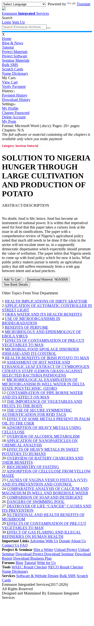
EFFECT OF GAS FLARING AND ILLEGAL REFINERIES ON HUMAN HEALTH (41, 534)
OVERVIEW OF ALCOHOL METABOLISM (43, 436)
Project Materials (14, 52)
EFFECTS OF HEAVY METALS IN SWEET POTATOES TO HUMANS (40, 451)
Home (6, 39)
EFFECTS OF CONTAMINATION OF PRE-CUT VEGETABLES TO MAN (43, 342)
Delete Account (14, 117)
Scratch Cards (12, 69)
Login (6, 22)
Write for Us (46, 563)
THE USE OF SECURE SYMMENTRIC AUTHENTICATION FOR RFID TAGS (37, 412)
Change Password (15, 113)
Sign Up (18, 22)
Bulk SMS (10, 65)
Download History (16, 100)
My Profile (10, 108)
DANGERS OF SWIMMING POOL (36, 502)
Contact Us (10, 545)
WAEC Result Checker (29, 567)
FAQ (24, 545)
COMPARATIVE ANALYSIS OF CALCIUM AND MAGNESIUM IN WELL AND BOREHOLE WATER (45, 491)
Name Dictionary (15, 73)
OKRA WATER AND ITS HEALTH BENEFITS (43, 314)
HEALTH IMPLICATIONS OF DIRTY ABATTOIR (46, 301)
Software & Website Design (37, 576)
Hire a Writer (43, 550)
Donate (64, 541)
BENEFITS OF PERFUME (26, 327)
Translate (83, 4)
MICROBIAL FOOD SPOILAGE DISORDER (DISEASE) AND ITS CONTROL (40, 351)
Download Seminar (59, 554)
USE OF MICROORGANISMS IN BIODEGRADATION (31, 321)
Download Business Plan (32, 558)
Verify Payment (14, 86)
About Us (78, 541)
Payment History (14, 95)
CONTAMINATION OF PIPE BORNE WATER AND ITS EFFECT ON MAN (42, 395)
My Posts (9, 121)
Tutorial (8, 47)
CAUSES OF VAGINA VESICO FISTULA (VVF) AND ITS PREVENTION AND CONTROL (44, 482)
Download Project (29, 554)
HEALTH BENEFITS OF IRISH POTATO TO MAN (47, 358)
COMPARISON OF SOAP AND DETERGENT (45, 497)
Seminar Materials (15, 60)
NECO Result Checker (65, 567)
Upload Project (65, 550)
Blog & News (12, 43)
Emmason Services (25, 13)
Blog (19, 563)
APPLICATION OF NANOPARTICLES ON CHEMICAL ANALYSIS (40, 443)
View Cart (10, 82)
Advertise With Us (44, 541)
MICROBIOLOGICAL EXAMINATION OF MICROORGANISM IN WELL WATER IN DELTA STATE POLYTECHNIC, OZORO (43, 384)
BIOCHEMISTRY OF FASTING (33, 467)
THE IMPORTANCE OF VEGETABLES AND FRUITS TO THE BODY (42, 403)
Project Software (14, 56)
